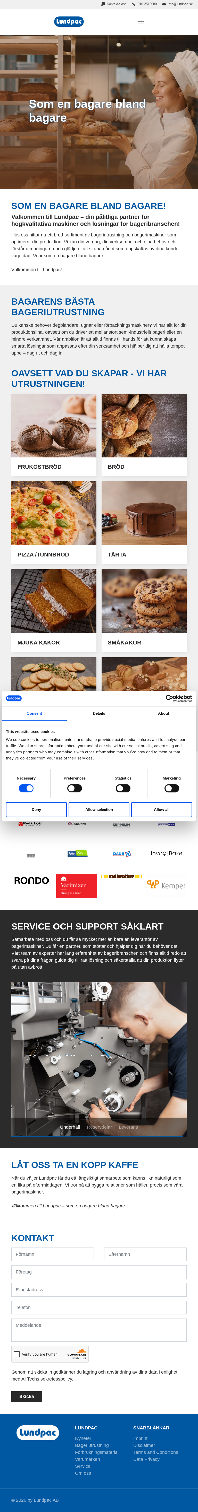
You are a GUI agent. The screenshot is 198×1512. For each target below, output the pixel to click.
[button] (24, 1059)
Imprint (140, 1438)
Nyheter (83, 1438)
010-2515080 (147, 4)
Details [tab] (99, 713)
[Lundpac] (69, 21)
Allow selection (99, 809)
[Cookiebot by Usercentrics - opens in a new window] (169, 698)
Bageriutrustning (92, 1445)
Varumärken (87, 1459)
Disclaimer (144, 1445)
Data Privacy (146, 1459)
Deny (36, 809)
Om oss (83, 1473)
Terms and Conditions (155, 1452)
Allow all (161, 809)
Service (82, 1466)
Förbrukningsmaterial (97, 1452)
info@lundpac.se (180, 4)
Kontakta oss (117, 4)
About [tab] (163, 713)
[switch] (74, 788)
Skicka (26, 1396)
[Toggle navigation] (141, 21)
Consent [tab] (34, 713)
